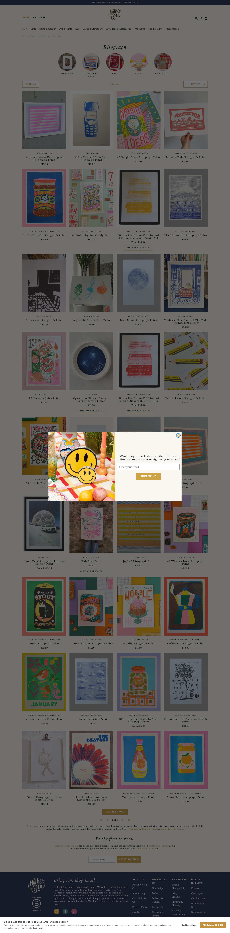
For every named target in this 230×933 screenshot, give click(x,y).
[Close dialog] (178, 435)
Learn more (38, 928)
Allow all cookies (213, 925)
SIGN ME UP (148, 476)
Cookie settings (188, 925)
